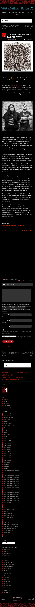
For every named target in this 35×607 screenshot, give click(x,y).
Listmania (6, 436)
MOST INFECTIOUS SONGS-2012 (11, 475)
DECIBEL (6, 560)
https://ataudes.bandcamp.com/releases (13, 225)
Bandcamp (6, 551)
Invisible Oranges (8, 568)
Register (6, 399)
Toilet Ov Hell (7, 587)
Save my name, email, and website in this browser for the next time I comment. (16, 332)
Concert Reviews (7, 423)
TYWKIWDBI (7, 590)
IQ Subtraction (7, 434)
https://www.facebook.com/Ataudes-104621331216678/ (17, 231)
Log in (5, 401)
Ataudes (31, 280)
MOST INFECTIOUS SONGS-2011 (11, 474)
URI (9, 326)
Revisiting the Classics (9, 515)
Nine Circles (6, 577)
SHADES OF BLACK (8, 517)
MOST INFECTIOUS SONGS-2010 (11, 472)
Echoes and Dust (8, 562)
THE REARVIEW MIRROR (10, 528)
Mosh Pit (6, 468)
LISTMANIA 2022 (7, 457)
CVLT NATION (7, 557)
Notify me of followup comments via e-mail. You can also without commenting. (16, 337)
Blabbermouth (7, 553)
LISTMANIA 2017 (7, 447)
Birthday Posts (7, 419)
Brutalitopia (6, 555)
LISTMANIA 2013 (7, 440)
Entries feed (6, 403)
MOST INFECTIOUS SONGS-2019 (11, 489)
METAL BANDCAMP (8, 574)
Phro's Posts (6, 506)
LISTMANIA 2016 (7, 445)
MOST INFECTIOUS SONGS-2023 (11, 496)
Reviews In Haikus (8, 513)
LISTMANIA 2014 (7, 442)
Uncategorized (7, 532)
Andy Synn (26, 280)
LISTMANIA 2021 (7, 455)
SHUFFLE (6, 521)
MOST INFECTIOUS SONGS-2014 (11, 479)
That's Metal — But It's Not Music (11, 524)
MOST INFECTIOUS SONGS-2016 (11, 483)
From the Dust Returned (9, 564)
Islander (10, 279)
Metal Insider (7, 575)
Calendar (6, 421)
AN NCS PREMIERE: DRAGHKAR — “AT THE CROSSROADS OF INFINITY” (10, 27)
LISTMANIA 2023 (7, 459)
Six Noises (6, 579)
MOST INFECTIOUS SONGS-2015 (11, 481)
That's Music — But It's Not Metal (11, 526)
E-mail (8, 320)
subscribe (16, 337)
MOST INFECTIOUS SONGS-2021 (11, 492)
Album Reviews (12, 39)
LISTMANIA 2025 (7, 462)
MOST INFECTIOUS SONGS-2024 (11, 498)
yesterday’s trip (16, 85)
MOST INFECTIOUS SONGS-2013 (11, 477)
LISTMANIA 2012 (7, 438)
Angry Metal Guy (7, 549)
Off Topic (6, 504)
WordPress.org (7, 407)
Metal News (6, 464)
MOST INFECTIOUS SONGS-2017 (11, 485)
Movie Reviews (7, 502)
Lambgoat (6, 570)
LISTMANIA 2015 (7, 444)
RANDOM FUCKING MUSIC (10, 509)
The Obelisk (6, 583)
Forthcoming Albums (8, 429)
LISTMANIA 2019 (7, 451)
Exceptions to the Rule (9, 425)
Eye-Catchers (7, 427)
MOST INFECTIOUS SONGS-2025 (11, 500)
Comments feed (7, 405)
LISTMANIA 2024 (7, 460)
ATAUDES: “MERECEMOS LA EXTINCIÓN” (19, 35)
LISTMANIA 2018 (7, 449)
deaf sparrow (7, 559)
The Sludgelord (7, 585)
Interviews (6, 432)
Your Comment (8, 287)
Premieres (6, 507)
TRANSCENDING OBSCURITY (11, 589)
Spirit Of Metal (7, 581)
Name (8, 314)
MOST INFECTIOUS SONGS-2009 (11, 470)
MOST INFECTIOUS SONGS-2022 (11, 494)
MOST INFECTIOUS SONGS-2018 (11, 487)
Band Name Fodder (8, 417)
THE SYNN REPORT (8, 530)
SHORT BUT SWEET (8, 519)
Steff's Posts (6, 522)
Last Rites (6, 572)
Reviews (6, 511)
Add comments (29, 39)
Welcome (6, 536)
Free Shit (6, 430)
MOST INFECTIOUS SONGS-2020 (11, 491)
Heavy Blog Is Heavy (8, 566)
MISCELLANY (7, 466)
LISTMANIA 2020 (7, 453)
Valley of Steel (7, 592)
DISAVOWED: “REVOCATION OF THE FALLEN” (28, 27)
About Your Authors (8, 414)
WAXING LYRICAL (8, 534)
